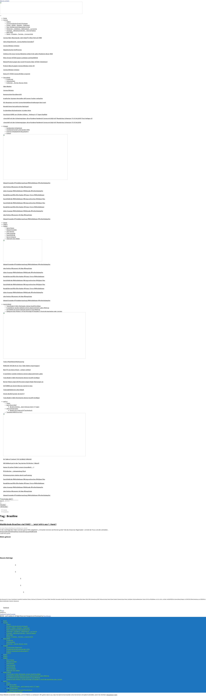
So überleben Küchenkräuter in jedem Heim (17, 110)
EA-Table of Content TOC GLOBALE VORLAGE (17, 459)
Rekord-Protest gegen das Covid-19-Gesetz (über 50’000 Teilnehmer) (25, 62)
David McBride (10, 235)
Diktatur (29, 599)
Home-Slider (53, 599)
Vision (8, 403)
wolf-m (5, 401)
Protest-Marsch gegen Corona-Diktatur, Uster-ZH (19, 66)
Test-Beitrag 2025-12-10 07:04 (11, 589)
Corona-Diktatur (8, 90)
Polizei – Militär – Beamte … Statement (18, 25)
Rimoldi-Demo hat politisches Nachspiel (16, 106)
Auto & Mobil (7, 304)
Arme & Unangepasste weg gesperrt (17, 131)
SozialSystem (130, 599)
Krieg (74, 599)
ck (7, 599)
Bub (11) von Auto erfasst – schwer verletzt (17, 370)
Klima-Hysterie (19, 532)
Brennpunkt (4, 599)
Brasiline (9, 532)
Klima (1, 520)
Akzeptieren (110, 695)
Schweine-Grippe (120, 599)
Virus (149, 599)
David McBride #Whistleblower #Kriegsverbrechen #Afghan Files (24, 199)
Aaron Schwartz (11, 237)
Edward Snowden (11, 230)
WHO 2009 (9, 32)
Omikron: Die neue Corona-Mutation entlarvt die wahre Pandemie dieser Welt (28, 54)
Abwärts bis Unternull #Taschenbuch (21, 410)
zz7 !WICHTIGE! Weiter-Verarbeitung (192, 599)
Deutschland (24, 599)
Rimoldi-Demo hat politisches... (11, 575)
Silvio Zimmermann (12, 409)
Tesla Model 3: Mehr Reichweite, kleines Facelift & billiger (23, 306)
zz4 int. (160, 599)
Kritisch (8, 133)
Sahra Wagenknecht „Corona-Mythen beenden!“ (18, 42)
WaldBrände (33, 532)
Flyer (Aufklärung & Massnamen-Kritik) (18, 27)
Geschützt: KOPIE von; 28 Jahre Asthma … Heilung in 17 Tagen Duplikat (25, 114)
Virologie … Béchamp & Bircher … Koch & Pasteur (21, 31)
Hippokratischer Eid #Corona (12, 50)
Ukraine (144, 599)
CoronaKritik (19, 599)
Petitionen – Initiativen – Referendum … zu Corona (21, 29)
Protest (108, 599)
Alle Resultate (4, 507)
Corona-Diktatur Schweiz (11, 46)
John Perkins (10, 231)
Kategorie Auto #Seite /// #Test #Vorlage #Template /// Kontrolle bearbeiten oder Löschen (34, 311)
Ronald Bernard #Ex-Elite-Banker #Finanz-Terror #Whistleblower (23, 195)
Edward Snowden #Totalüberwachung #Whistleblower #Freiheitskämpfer (26, 183)
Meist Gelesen (82, 599)
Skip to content (4, 1)
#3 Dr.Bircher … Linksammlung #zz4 (14, 471)
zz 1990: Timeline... (7, 568)
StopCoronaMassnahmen (137, 599)
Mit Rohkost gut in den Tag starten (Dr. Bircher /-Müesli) (21, 463)
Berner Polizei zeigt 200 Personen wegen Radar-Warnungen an (23, 382)
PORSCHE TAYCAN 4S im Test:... (12, 554)
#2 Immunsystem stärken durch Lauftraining (17, 475)
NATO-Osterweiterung (92, 599)
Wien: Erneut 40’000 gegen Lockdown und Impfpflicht (20, 58)
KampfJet (62, 599)
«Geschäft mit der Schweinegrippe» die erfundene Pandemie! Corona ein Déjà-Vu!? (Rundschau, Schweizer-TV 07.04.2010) (42, 122)
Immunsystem (10, 81)
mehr (115, 695)
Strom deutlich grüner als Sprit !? (13, 394)
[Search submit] (0, 503)
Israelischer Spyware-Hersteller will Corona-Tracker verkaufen (23, 98)
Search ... (2, 501)
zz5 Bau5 (164, 599)
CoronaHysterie (14, 599)
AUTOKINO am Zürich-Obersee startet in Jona (17, 386)
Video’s (8, 22)
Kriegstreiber (77, 599)
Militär (87, 599)
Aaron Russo (10, 228)
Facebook (3, 604)
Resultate (3, 505)
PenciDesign (47, 616)
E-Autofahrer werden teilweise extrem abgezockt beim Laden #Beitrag (27, 308)
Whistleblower (152, 599)
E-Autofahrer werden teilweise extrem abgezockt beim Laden (23, 374)
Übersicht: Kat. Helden (13, 239)
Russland (115, 599)
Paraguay (27, 532)
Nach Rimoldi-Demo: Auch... (10, 582)
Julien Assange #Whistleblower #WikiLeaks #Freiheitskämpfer (23, 191)
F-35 (43, 599)
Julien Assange (10, 233)
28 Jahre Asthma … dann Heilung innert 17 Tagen (24, 407)
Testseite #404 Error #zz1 (14, 412)
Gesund (45, 599)
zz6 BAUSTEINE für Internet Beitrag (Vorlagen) (175, 599)
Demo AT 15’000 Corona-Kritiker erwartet (16, 74)
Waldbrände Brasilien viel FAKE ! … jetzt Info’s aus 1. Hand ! (28, 524)
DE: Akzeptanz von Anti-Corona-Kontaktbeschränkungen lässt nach (24, 102)
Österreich (11, 601)
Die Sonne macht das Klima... (11, 551)
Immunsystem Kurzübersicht (12, 94)
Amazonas (3, 532)
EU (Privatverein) (39, 599)
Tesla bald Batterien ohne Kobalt (13, 390)
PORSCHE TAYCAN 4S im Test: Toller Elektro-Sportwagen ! (21, 366)
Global (5, 223)
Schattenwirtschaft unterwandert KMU (18, 130)
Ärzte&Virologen (6, 601)
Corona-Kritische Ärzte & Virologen (17, 23)
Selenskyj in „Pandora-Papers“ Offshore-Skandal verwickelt (22, 544)
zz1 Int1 (157, 599)
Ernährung (9, 79)
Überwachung (16, 601)
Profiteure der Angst (103, 599)
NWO (98, 599)
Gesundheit (6, 77)
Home (5, 18)
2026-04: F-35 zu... (6, 561)
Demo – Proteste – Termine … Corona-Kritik (19, 34)
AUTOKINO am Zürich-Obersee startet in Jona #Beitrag (23, 309)
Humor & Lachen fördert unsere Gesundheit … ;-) (18, 467)
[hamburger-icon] (0, 15)
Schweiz (5, 126)
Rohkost (111, 599)
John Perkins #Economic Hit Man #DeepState (17, 187)
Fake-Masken (7, 86)
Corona (5, 20)
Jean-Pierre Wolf (11, 405)
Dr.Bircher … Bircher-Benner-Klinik (16, 83)
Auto (1, 599)
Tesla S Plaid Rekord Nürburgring (13, 362)
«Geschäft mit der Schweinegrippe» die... (15, 540)
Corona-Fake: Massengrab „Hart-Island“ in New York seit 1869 (22, 38)
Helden (5, 226)
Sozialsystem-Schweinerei (14, 128)
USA (147, 599)
